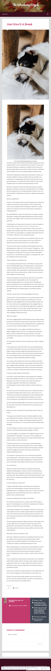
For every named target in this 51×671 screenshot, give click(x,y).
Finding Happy (37, 602)
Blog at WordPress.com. (11, 666)
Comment (40, 644)
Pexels (35, 161)
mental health (37, 605)
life (35, 604)
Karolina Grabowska (24, 161)
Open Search (47, 14)
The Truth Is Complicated (40, 616)
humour (43, 602)
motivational (44, 605)
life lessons (39, 604)
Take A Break (42, 613)
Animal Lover (37, 607)
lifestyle (44, 604)
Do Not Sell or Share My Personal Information (33, 666)
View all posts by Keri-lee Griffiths (19, 605)
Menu (6, 14)
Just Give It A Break (19, 24)
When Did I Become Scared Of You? (38, 620)
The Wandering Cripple (25, 4)
